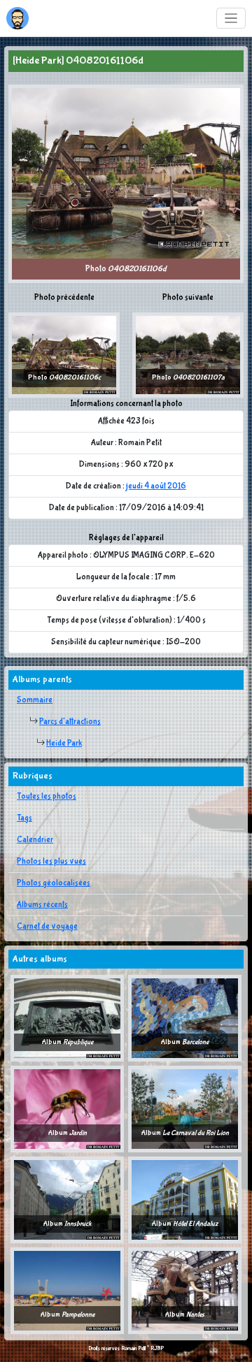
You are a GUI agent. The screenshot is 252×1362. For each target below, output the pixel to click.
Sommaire (34, 700)
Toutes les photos (46, 797)
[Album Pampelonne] (67, 1291)
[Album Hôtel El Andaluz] (184, 1200)
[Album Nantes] (184, 1291)
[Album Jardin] (67, 1109)
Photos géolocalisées (53, 883)
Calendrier (35, 840)
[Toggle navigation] (231, 18)
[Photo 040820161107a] (188, 355)
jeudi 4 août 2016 (156, 486)
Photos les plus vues (51, 862)
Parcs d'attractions (70, 722)
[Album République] (67, 1018)
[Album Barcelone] (184, 1018)
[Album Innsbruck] (67, 1200)
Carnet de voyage (47, 927)
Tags (24, 818)
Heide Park (64, 743)
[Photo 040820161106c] (64, 355)
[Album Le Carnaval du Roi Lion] (184, 1109)
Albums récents (42, 905)
